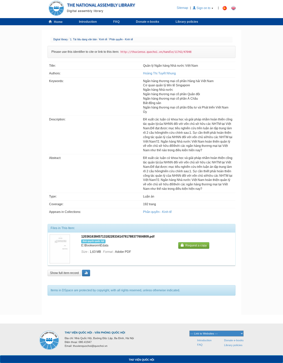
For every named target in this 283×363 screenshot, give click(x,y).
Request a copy (195, 245)
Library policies (187, 21)
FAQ (116, 21)
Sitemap (182, 7)
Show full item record (64, 273)
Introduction (88, 21)
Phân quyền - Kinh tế (121, 39)
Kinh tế (103, 39)
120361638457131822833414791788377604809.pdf (117, 236)
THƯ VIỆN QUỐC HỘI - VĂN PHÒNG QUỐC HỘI (95, 332)
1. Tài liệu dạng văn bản (83, 39)
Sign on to (203, 8)
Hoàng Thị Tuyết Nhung (159, 73)
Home (57, 22)
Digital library (60, 39)
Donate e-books (147, 21)
